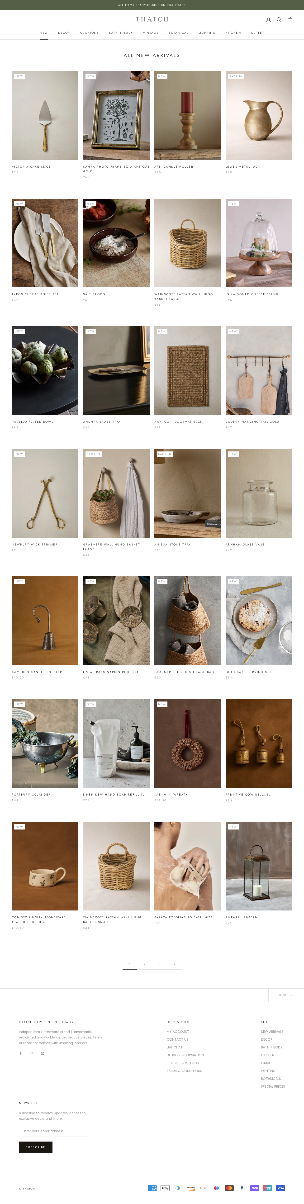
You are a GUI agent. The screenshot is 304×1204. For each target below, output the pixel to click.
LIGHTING (268, 1070)
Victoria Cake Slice (31, 167)
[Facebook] (20, 1053)
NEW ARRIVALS (272, 1031)
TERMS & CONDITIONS (184, 1070)
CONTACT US (177, 1039)
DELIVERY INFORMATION (185, 1055)
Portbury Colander (31, 794)
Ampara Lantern (242, 917)
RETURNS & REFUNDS (183, 1063)
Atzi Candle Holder (173, 167)
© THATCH (27, 1188)
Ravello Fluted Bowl (32, 422)
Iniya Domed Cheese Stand (252, 294)
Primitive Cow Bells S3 (248, 794)
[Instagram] (31, 1053)
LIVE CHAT (175, 1047)
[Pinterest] (42, 1053)
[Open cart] (290, 19)
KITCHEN (267, 1055)
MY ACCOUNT (178, 1031)
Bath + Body (121, 33)
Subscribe (36, 1147)
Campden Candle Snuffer (37, 672)
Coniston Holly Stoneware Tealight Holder (39, 919)
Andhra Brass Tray (102, 422)
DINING (266, 1063)
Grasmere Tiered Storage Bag (184, 672)
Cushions (89, 33)
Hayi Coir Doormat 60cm (178, 422)
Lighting (207, 33)
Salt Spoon (94, 294)
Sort (284, 995)
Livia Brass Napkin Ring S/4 (111, 672)
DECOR (266, 1039)
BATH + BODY (272, 1047)
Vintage (151, 33)
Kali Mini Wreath (171, 794)
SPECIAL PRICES (273, 1086)
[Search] (279, 19)
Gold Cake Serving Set (248, 672)
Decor (64, 33)
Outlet (257, 33)
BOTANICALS (271, 1078)
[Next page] (174, 964)
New (44, 33)
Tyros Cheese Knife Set (35, 294)
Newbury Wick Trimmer (35, 544)
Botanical (179, 33)
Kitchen (233, 33)
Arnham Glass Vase (245, 544)
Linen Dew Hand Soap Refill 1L (113, 794)
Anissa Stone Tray (172, 544)
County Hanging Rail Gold (253, 422)
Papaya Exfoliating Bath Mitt (183, 917)
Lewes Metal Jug (242, 167)
